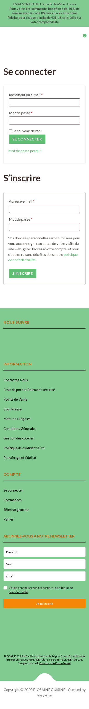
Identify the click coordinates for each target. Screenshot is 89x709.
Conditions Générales (19, 428)
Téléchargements (16, 510)
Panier (8, 519)
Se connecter (27, 139)
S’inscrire (22, 273)
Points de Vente (15, 399)
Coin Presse (12, 409)
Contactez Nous (15, 380)
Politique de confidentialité (23, 448)
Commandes (12, 500)
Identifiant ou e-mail (35, 94)
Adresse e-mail (31, 201)
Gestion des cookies (18, 438)
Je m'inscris (44, 604)
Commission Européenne (55, 663)
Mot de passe (30, 112)
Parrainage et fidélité (19, 457)
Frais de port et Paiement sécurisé (29, 390)
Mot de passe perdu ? (25, 150)
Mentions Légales (17, 419)
